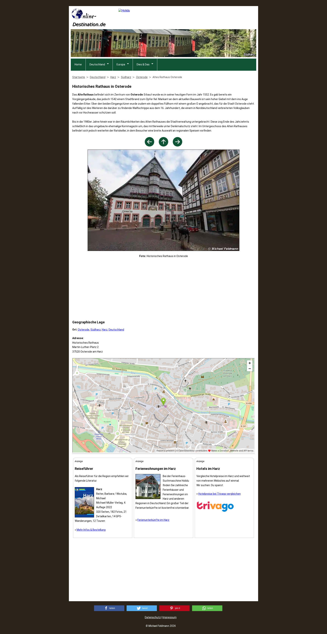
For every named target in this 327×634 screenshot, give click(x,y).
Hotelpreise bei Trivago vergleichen (219, 493)
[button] (109, 608)
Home (78, 64)
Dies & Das (143, 64)
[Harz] (163, 145)
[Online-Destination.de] (89, 25)
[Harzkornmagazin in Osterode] (177, 145)
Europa (121, 64)
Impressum (170, 617)
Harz (104, 329)
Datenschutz (153, 617)
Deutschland (97, 64)
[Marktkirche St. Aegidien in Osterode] (149, 145)
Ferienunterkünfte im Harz (153, 519)
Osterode (83, 329)
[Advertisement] (163, 289)
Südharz (95, 329)
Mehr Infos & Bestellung (91, 529)
